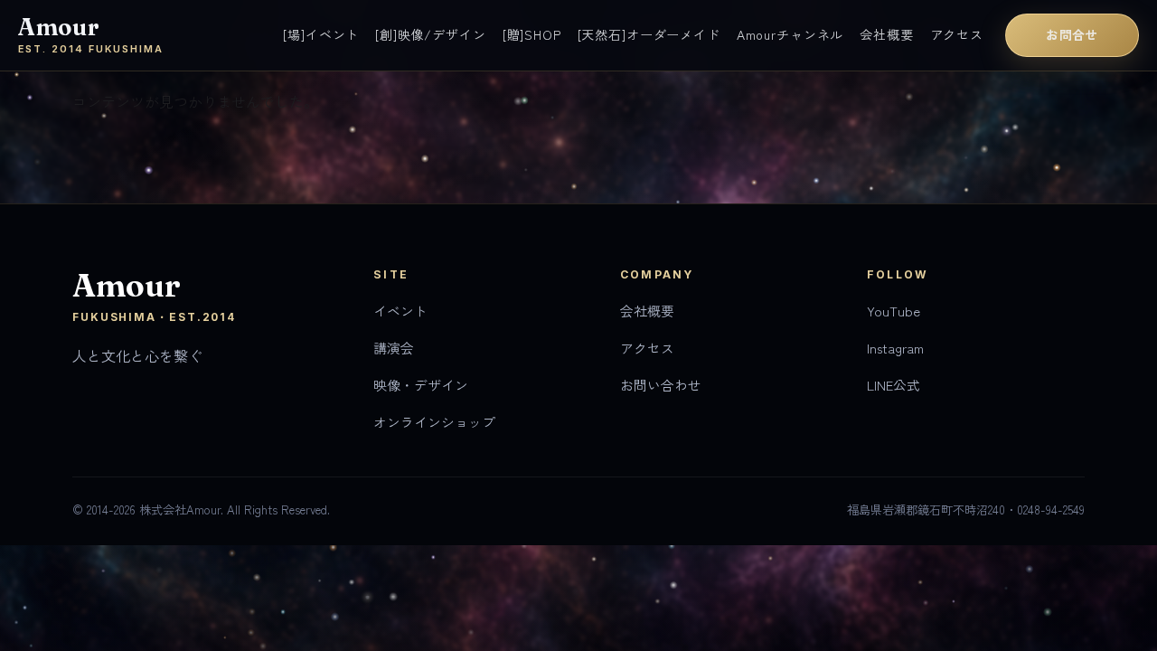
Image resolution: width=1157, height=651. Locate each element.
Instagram (895, 347)
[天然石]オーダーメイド (649, 34)
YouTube (893, 310)
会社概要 (886, 34)
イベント (400, 310)
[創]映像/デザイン (430, 34)
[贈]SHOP (532, 34)
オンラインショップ (434, 421)
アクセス (956, 34)
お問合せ (1072, 34)
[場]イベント (321, 34)
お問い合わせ (660, 384)
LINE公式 (893, 384)
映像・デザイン (420, 384)
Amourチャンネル (790, 34)
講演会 (393, 347)
